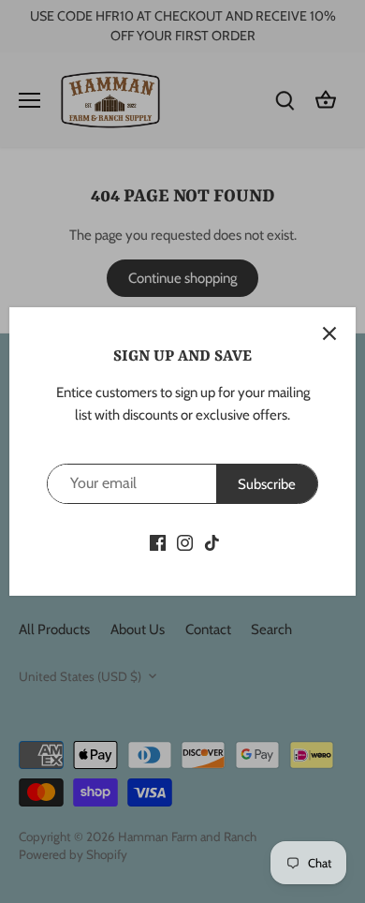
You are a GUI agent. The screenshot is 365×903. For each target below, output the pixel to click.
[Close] (329, 333)
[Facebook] (158, 542)
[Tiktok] (212, 542)
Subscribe (267, 484)
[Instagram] (185, 542)
